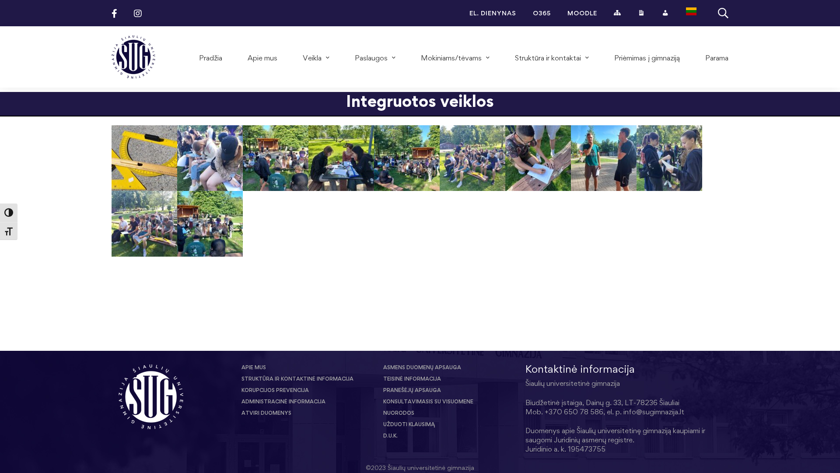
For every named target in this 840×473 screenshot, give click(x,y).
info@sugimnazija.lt (653, 411)
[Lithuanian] (691, 13)
